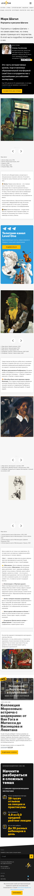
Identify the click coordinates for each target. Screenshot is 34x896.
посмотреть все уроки (12, 91)
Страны (8, 7)
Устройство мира (16, 7)
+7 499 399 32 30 (5, 868)
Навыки (31, 7)
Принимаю (17, 892)
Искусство (8, 10)
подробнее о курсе (9, 752)
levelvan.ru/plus (6, 87)
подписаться (11, 247)
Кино (28, 10)
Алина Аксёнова (19, 48)
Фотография (15, 10)
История (3, 7)
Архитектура (23, 10)
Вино (32, 10)
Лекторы (3, 879)
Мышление (25, 7)
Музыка (2, 10)
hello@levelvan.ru (6, 863)
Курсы (2, 876)
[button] (20, 151)
